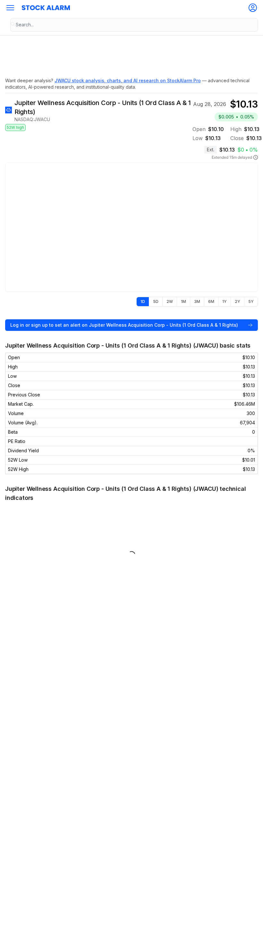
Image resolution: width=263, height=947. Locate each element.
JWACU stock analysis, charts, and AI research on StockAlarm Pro (128, 80)
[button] (10, 8)
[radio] (143, 301)
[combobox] (134, 24)
